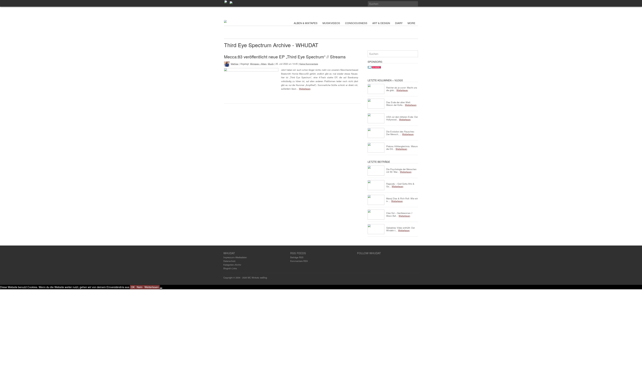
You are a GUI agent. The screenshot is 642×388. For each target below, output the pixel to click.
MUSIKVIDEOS (331, 23)
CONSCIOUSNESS (356, 23)
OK (133, 287)
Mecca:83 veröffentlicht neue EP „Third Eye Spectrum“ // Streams (285, 57)
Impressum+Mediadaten (235, 257)
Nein (139, 287)
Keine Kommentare (308, 63)
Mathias (234, 63)
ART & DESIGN (381, 23)
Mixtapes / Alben (258, 63)
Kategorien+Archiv (232, 264)
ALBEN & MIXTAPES (305, 23)
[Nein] (161, 288)
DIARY (399, 23)
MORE (412, 23)
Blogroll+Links (230, 268)
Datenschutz (229, 261)
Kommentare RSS (299, 261)
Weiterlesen (304, 88)
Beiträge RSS (296, 257)
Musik (271, 63)
